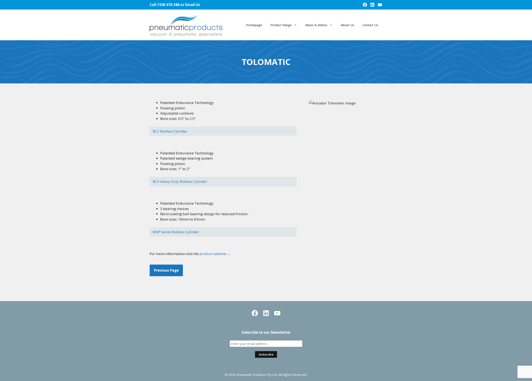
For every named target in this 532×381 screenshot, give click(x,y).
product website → (215, 253)
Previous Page (166, 270)
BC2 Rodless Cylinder (170, 131)
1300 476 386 (168, 4)
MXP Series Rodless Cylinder (176, 232)
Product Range (281, 25)
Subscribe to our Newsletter (266, 332)
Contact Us (370, 25)
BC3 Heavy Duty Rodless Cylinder (180, 181)
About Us (347, 25)
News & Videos (316, 25)
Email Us (192, 4)
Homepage (254, 25)
